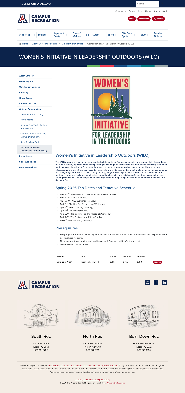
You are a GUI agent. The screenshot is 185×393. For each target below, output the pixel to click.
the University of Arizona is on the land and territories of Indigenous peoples (83, 365)
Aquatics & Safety (59, 35)
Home (25, 43)
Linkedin (164, 282)
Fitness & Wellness (77, 35)
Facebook (156, 282)
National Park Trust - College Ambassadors (33, 127)
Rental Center (26, 156)
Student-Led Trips (27, 103)
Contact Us (120, 11)
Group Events (25, 98)
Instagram (147, 282)
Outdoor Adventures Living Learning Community (33, 135)
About (157, 11)
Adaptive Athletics (158, 35)
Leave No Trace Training (31, 114)
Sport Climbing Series (30, 142)
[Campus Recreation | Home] (41, 18)
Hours (131, 18)
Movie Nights (26, 119)
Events (132, 11)
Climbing (23, 92)
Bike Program (26, 81)
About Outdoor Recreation (45, 43)
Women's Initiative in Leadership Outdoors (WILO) (33, 149)
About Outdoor (26, 75)
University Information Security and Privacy (92, 379)
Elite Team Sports (127, 35)
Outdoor (96, 34)
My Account (158, 18)
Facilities (42, 34)
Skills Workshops (27, 161)
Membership (24, 34)
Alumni (148, 11)
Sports (111, 34)
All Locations (144, 18)
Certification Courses (29, 87)
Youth (143, 34)
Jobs (140, 11)
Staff (164, 11)
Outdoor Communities (72, 43)
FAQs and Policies (28, 167)
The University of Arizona (114, 383)
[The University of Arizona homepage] (34, 3)
